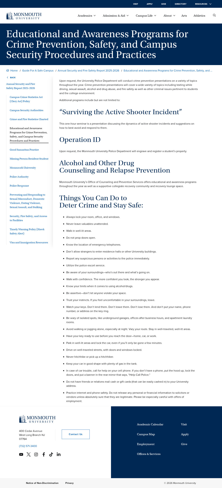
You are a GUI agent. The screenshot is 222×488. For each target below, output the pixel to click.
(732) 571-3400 (28, 446)
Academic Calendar (150, 424)
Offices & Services (148, 454)
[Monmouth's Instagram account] (36, 454)
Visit (135, 4)
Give (163, 4)
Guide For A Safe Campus (37, 71)
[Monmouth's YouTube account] (21, 454)
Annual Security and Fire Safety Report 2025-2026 (88, 71)
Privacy (69, 483)
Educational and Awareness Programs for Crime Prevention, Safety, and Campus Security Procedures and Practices (169, 71)
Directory (180, 4)
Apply (150, 4)
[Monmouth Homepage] (23, 15)
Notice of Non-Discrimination (42, 483)
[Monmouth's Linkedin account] (59, 454)
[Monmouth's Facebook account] (44, 454)
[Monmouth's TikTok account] (51, 454)
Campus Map (146, 434)
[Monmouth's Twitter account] (29, 454)
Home (14, 71)
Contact (72, 434)
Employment (146, 444)
